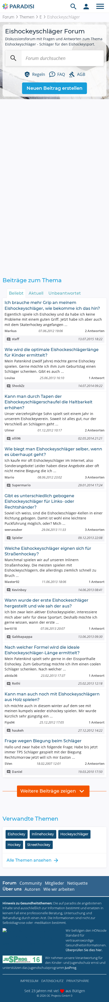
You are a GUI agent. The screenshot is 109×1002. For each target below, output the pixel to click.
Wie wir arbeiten (59, 889)
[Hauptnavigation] (100, 6)
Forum (8, 17)
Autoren (32, 889)
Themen (27, 17)
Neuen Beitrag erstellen (54, 88)
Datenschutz (52, 980)
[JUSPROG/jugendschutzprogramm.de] (22, 959)
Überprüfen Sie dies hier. (84, 950)
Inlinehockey (43, 834)
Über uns (12, 889)
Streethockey (38, 845)
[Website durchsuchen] (73, 6)
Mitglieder (54, 883)
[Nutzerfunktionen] (86, 6)
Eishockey (16, 834)
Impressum (29, 980)
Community (31, 883)
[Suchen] (13, 58)
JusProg (70, 967)
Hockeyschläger (74, 834)
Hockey (14, 845)
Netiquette (77, 883)
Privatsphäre (77, 980)
